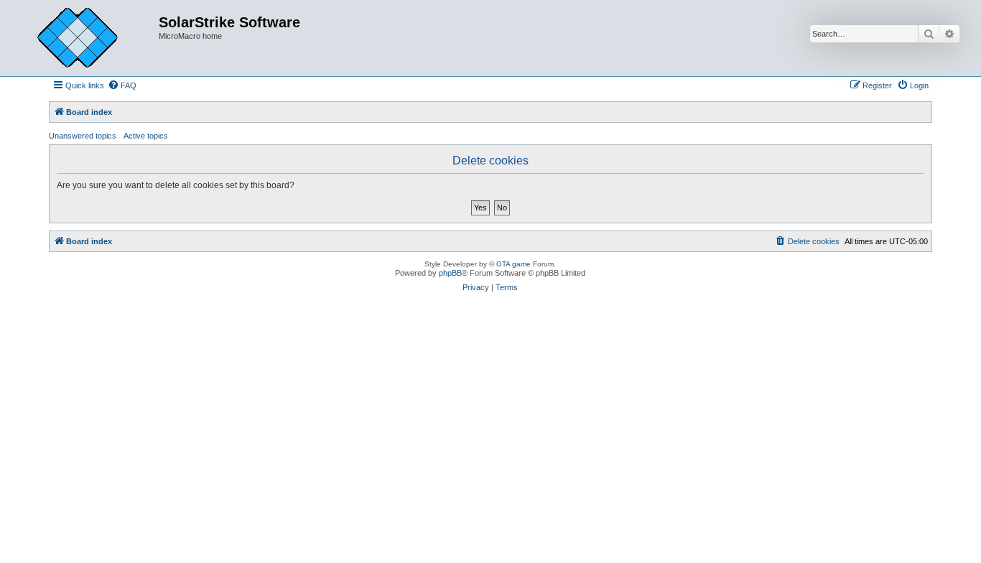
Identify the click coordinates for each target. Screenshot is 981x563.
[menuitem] (122, 85)
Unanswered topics (82, 135)
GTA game (513, 264)
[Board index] (88, 38)
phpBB (450, 273)
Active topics (146, 135)
